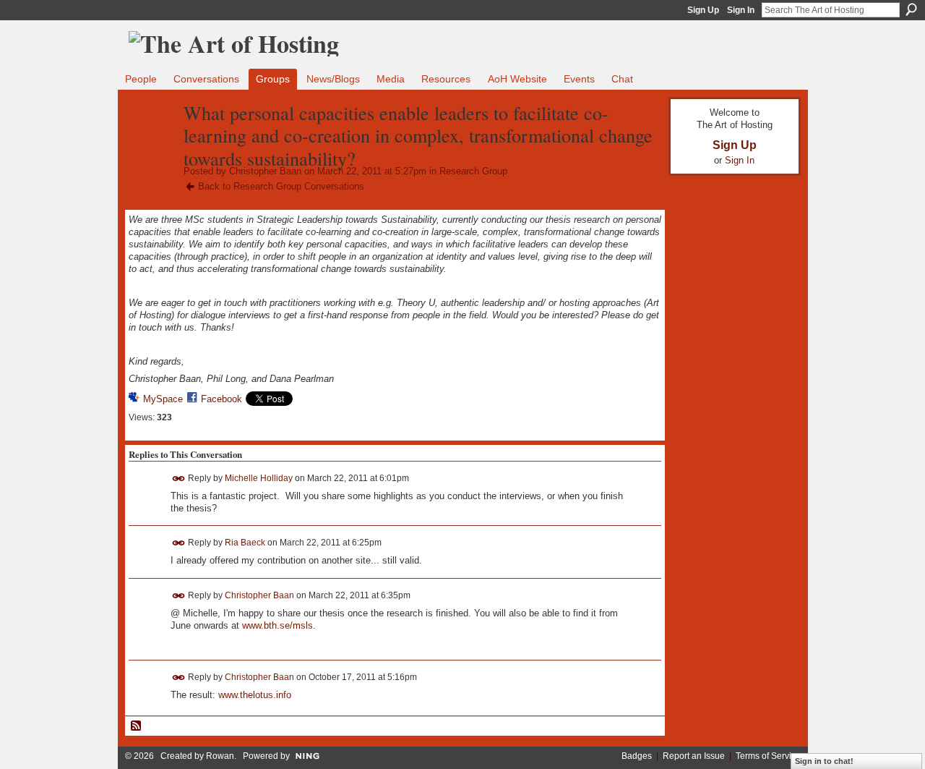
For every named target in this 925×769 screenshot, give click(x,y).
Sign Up (703, 10)
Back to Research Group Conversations (281, 186)
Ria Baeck (245, 543)
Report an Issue (694, 756)
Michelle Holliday (259, 477)
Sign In (740, 10)
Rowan (220, 756)
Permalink (179, 478)
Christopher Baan (265, 171)
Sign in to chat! (824, 761)
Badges (636, 756)
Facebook (221, 399)
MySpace (163, 399)
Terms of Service (768, 756)
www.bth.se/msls (277, 625)
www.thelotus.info (254, 694)
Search (911, 9)
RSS (136, 726)
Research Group (473, 171)
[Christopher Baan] (152, 143)
